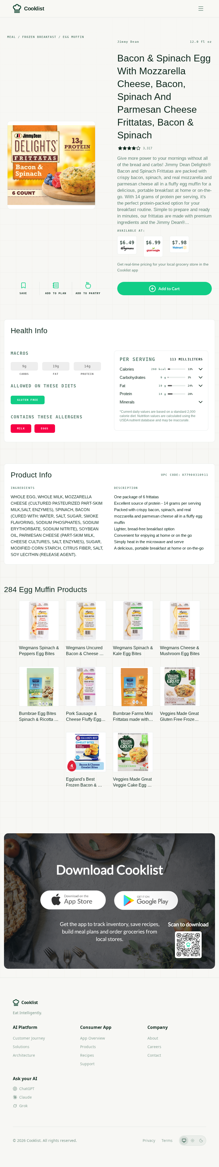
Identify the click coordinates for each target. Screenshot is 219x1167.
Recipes (87, 1055)
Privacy (149, 1140)
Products (88, 1046)
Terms (167, 1140)
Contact (154, 1055)
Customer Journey (29, 1038)
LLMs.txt (129, 1140)
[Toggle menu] (200, 8)
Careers (154, 1046)
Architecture (24, 1055)
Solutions (21, 1046)
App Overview (92, 1038)
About (152, 1038)
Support (87, 1063)
